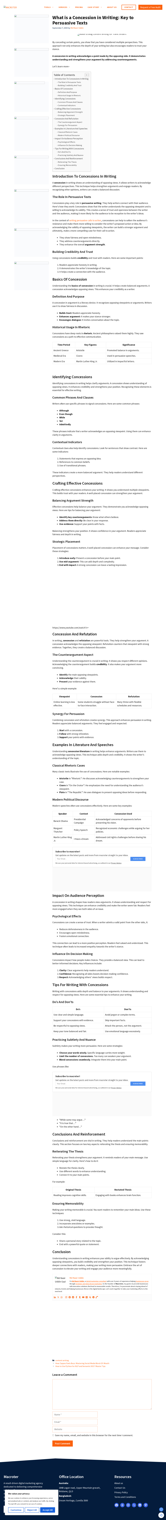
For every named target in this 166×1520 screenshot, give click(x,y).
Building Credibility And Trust (70, 85)
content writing (62, 1360)
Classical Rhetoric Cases (68, 132)
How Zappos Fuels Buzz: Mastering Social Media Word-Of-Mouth (82, 1363)
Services (63, 7)
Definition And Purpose (67, 92)
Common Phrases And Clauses (70, 102)
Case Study (93, 7)
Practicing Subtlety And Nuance (70, 155)
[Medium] (87, 1297)
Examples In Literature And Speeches (71, 128)
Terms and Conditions (125, 1497)
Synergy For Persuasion (67, 125)
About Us (112, 7)
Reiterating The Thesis (67, 162)
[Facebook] (76, 1297)
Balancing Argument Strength (70, 112)
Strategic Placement (66, 115)
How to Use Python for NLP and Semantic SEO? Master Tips (80, 1366)
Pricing (79, 7)
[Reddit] (73, 1297)
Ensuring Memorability (67, 165)
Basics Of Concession (64, 88)
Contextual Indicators (67, 105)
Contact (128, 7)
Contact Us (119, 1487)
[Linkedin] (55, 1297)
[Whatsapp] (62, 1297)
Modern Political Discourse (69, 135)
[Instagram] (66, 1297)
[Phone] (97, 1297)
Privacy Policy (121, 1492)
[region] (31, 1502)
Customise (16, 1509)
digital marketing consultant (96, 1281)
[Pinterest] (70, 1297)
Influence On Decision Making (70, 145)
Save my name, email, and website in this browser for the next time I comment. (94, 1435)
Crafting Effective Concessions (68, 108)
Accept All (48, 1509)
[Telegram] (93, 1297)
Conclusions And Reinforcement (69, 158)
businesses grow (142, 1281)
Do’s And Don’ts (64, 152)
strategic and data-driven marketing (89, 1284)
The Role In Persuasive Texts (69, 82)
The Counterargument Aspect (70, 122)
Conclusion (60, 168)
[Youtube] (83, 1297)
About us (118, 1483)
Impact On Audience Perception (69, 138)
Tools (47, 7)
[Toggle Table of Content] (85, 75)
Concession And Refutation (66, 118)
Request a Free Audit (150, 7)
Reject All (32, 1509)
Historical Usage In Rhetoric (69, 95)
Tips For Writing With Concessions (69, 148)
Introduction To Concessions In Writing (71, 78)
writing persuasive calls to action (85, 220)
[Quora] (90, 1297)
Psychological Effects (66, 142)
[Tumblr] (80, 1297)
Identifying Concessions (65, 98)
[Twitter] (58, 1297)
